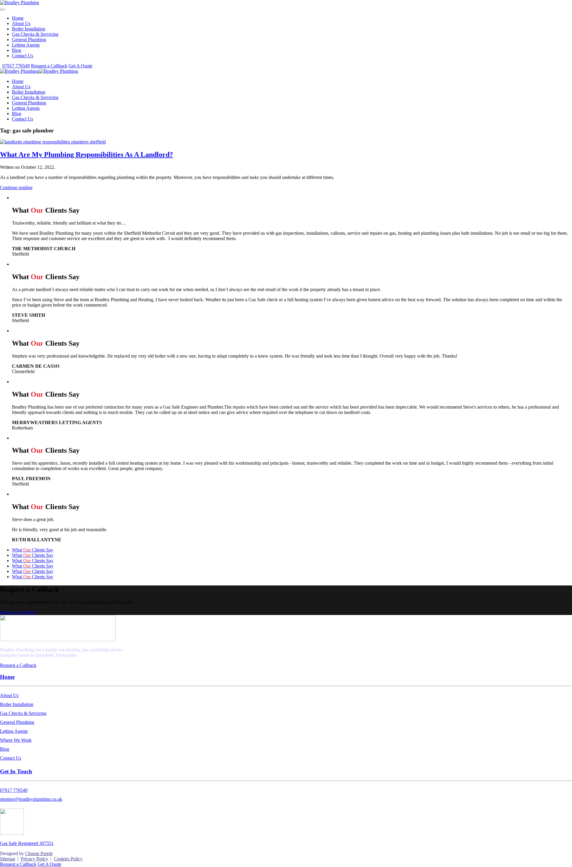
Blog (16, 50)
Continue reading (16, 187)
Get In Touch (16, 771)
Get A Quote (80, 65)
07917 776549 (16, 65)
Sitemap (7, 858)
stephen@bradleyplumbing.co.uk (31, 799)
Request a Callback (49, 65)
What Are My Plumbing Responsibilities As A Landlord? (86, 154)
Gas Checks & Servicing (35, 34)
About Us (21, 23)
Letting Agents (26, 44)
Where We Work (16, 740)
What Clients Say (32, 549)
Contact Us (22, 55)
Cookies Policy (68, 858)
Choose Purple (39, 853)
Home (18, 18)
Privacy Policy (34, 858)
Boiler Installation (28, 28)
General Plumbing (29, 39)
